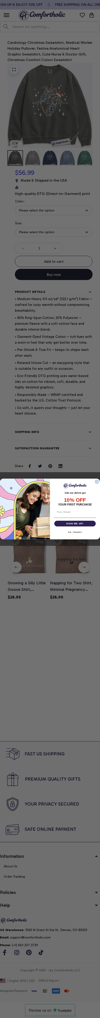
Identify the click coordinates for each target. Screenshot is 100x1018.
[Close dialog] (97, 482)
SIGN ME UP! (74, 523)
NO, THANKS (75, 532)
